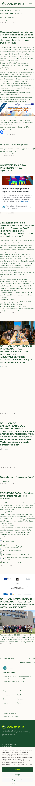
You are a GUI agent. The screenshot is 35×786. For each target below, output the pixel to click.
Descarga (5, 20)
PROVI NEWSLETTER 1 (7, 481)
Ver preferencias (17, 780)
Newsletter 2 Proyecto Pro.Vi (8, 17)
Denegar (17, 775)
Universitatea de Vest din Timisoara (18, 563)
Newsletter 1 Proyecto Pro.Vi (17, 477)
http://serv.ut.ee (5, 129)
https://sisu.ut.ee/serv (7, 525)
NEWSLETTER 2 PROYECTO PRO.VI (11, 12)
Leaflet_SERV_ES (6, 512)
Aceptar (17, 769)
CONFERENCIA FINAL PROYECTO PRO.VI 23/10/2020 (13, 168)
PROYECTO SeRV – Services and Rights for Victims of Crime (17, 496)
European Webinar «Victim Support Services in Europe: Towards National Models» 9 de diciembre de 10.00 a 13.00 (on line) (17, 37)
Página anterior (7, 658)
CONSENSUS (9, 673)
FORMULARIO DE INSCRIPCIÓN (9, 95)
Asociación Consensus (13, 550)
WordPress (15, 716)
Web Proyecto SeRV (7, 510)
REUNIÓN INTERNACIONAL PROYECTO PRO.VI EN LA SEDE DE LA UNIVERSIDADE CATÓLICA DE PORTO (17, 603)
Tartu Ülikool (10, 542)
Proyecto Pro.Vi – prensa (14, 144)
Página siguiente (27, 662)
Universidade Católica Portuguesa (18, 554)
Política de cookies (17, 783)
